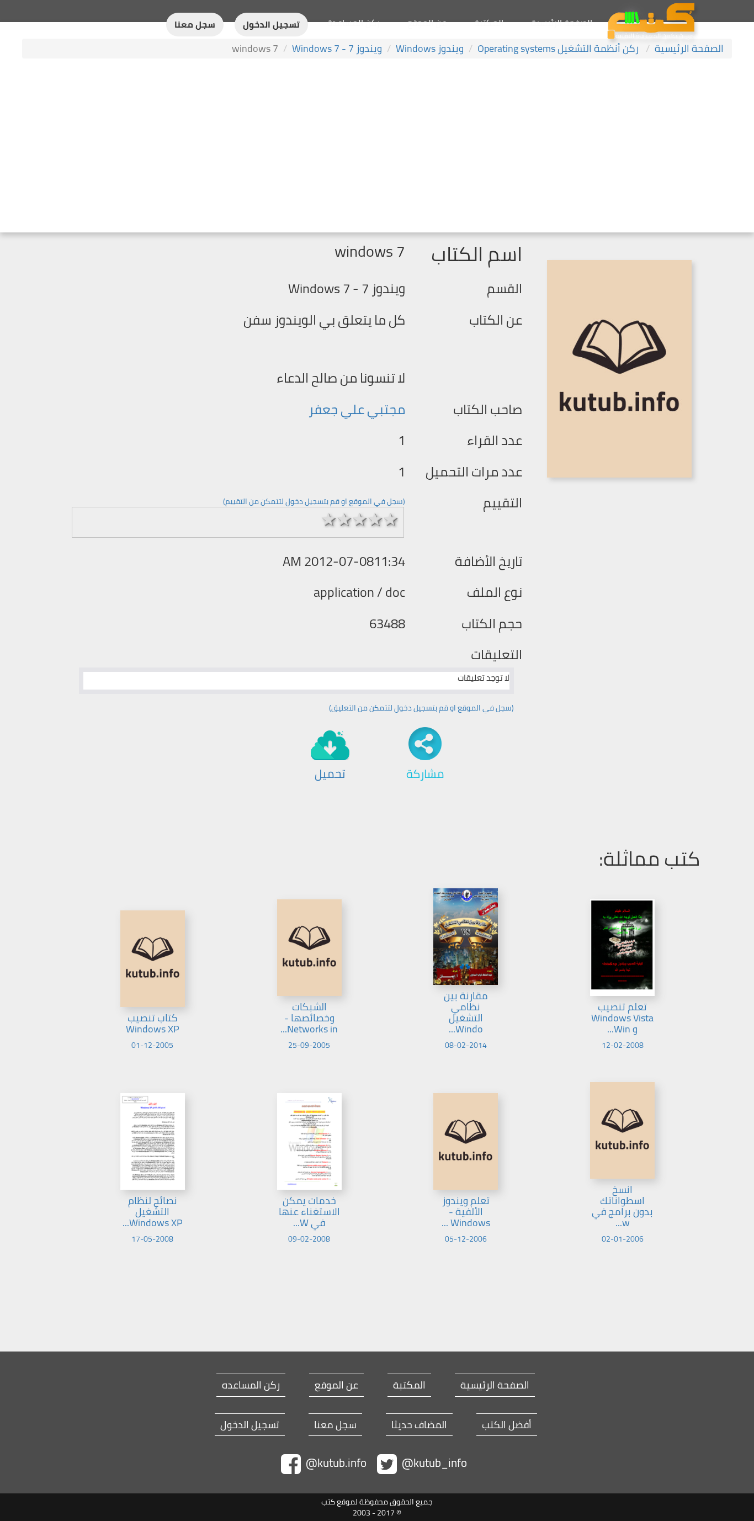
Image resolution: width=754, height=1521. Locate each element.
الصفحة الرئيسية (561, 22)
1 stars (329, 519)
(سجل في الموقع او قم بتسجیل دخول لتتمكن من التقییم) (314, 501)
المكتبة (488, 22)
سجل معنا (194, 24)
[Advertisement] (377, 147)
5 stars (391, 519)
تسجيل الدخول (271, 24)
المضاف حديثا (419, 1425)
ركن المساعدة (353, 22)
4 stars (375, 519)
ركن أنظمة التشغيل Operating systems (559, 48)
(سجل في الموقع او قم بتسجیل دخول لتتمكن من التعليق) (421, 708)
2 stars (344, 519)
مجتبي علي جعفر (357, 409)
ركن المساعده (251, 1385)
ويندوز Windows (430, 48)
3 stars (360, 519)
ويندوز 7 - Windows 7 (337, 48)
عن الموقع (427, 22)
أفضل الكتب (507, 1425)
